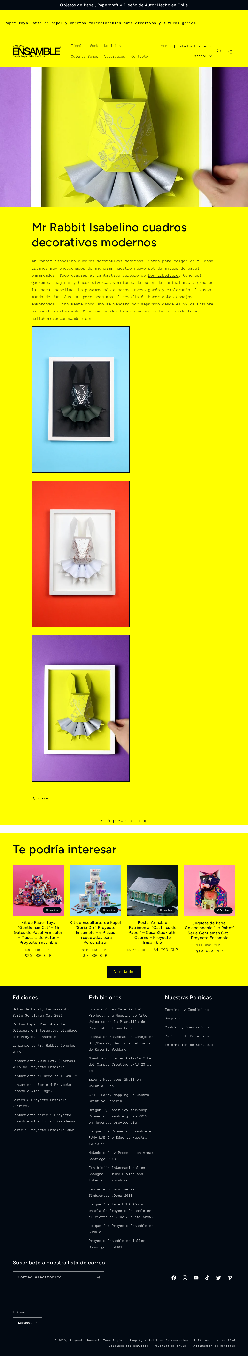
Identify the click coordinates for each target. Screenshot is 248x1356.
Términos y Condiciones (188, 1009)
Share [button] (43, 798)
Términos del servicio (128, 1345)
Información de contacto (213, 1345)
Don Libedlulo (163, 275)
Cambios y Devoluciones (188, 1027)
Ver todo (124, 971)
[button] (219, 51)
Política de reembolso (168, 1340)
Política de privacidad (214, 1340)
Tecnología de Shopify (123, 1340)
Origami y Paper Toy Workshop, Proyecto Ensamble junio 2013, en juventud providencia (119, 1116)
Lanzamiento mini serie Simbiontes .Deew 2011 (112, 1192)
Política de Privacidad (188, 1036)
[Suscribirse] (98, 1277)
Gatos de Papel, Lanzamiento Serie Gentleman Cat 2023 (41, 1012)
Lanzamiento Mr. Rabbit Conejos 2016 (44, 1049)
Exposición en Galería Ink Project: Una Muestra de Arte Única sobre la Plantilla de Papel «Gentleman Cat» (118, 1018)
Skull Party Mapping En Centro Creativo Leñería (119, 1098)
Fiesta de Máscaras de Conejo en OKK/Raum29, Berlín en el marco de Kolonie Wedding (121, 1043)
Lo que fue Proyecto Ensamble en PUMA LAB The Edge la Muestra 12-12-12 (121, 1137)
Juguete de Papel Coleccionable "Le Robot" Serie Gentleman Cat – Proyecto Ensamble (209, 930)
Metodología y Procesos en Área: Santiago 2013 (121, 1156)
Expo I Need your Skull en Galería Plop (115, 1083)
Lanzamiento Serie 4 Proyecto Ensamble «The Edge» (42, 1088)
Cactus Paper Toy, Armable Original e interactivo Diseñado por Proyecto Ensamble (45, 1030)
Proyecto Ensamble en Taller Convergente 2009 (117, 1244)
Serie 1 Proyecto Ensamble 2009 (44, 1130)
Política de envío (170, 1345)
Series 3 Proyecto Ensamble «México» (40, 1103)
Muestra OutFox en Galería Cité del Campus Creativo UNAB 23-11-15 (121, 1064)
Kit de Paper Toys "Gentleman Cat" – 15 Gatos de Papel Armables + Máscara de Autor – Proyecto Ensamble (38, 932)
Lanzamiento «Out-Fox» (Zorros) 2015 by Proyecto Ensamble (44, 1064)
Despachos (174, 1018)
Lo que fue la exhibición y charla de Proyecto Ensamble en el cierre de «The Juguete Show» (121, 1210)
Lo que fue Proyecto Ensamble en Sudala (121, 1229)
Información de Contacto (189, 1045)
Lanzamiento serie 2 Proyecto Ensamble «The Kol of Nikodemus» (45, 1118)
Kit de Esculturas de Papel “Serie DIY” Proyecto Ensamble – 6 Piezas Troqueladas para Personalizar (95, 932)
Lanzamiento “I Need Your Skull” (45, 1076)
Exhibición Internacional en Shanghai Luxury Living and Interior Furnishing (117, 1174)
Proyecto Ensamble (86, 1340)
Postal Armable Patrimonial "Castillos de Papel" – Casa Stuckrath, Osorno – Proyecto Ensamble (152, 932)
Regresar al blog (127, 820)
